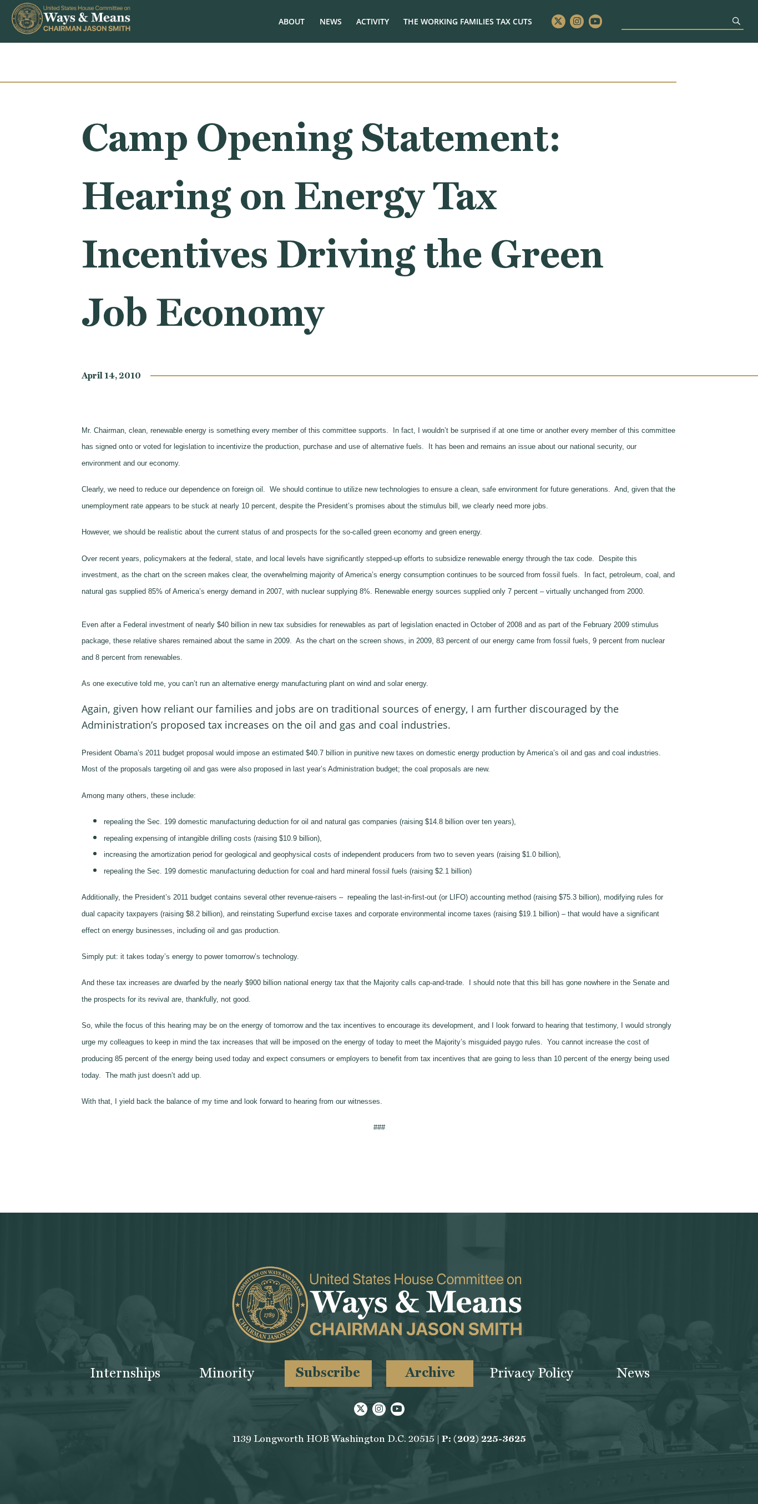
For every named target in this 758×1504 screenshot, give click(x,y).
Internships (125, 1373)
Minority (226, 1373)
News (331, 21)
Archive (430, 1372)
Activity (372, 21)
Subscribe (328, 1372)
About (292, 21)
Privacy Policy (531, 1373)
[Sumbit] (736, 21)
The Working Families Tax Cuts (467, 21)
